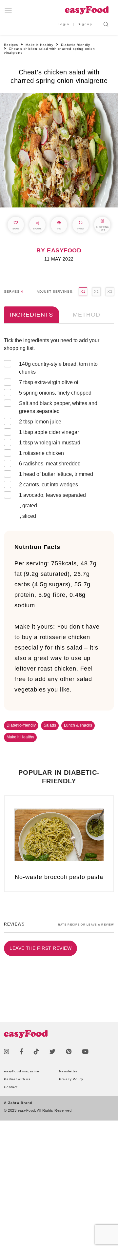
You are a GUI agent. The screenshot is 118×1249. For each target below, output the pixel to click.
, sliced (28, 516)
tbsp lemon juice (40, 421)
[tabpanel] (59, 430)
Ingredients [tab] (31, 314)
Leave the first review (40, 948)
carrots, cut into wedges (48, 484)
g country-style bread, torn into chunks (58, 368)
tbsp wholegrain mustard (49, 442)
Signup (85, 24)
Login (63, 24)
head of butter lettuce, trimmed (56, 474)
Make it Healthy (20, 737)
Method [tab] (86, 314)
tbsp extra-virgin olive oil (49, 382)
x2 (96, 291)
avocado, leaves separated (52, 495)
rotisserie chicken (41, 453)
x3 (110, 291)
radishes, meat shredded (50, 463)
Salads (50, 725)
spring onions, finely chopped (55, 393)
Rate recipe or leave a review (86, 924)
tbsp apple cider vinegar (49, 432)
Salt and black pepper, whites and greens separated (58, 407)
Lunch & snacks (78, 725)
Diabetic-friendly (21, 725)
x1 (83, 291)
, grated (28, 505)
